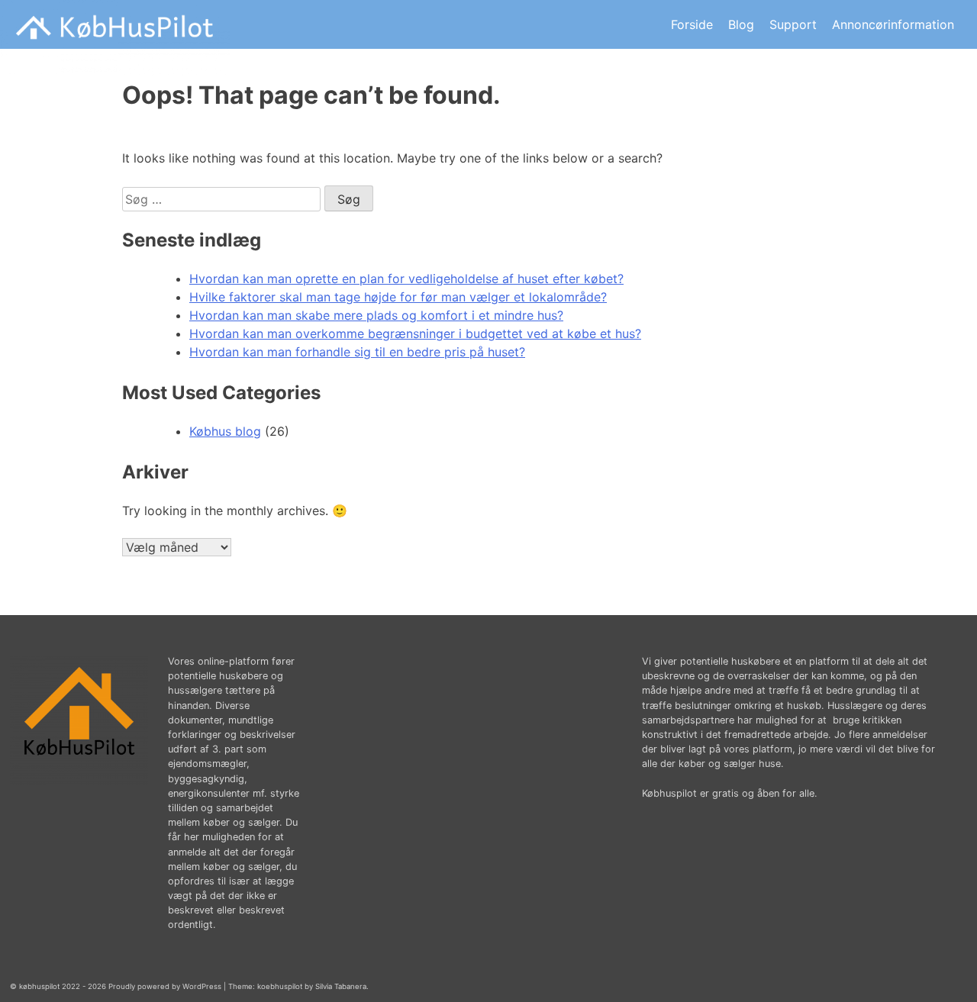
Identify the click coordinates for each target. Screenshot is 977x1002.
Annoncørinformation (893, 24)
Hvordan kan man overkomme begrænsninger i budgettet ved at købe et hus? (415, 333)
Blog (741, 24)
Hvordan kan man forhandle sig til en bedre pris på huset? (357, 351)
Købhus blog (225, 431)
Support (793, 24)
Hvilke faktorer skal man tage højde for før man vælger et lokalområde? (398, 296)
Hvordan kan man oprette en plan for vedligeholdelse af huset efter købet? (406, 278)
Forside (692, 24)
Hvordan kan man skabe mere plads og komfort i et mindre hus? (376, 315)
